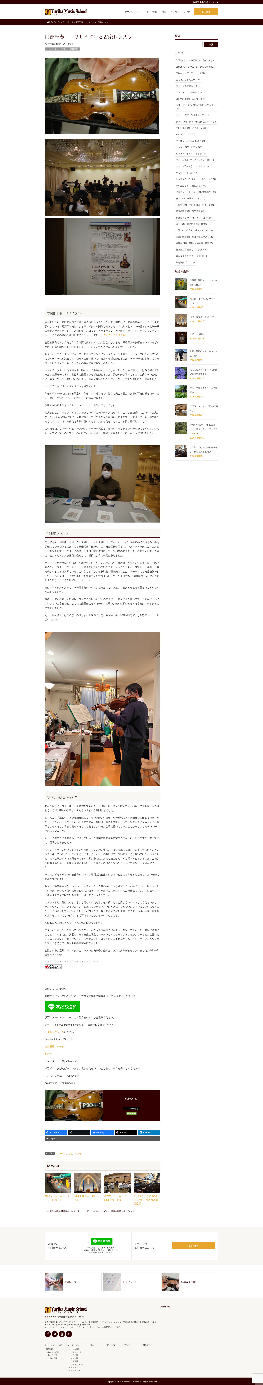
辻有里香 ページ (54, 1046)
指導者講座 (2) (183, 211)
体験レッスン (74, 1367)
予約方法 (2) (182, 185)
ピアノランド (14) (184, 153)
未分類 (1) (206, 223)
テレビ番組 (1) (183, 127)
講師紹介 (50, 1349)
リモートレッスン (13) (187, 172)
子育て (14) (181, 204)
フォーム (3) (182, 159)
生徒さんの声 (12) (204, 230)
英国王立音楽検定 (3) (186, 249)
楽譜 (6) (189, 230)
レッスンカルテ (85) (185, 178)
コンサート (52, 49)
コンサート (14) (199, 98)
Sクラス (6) (208, 60)
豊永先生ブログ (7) (185, 255)
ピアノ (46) (196, 147)
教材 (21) (196, 217)
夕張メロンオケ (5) (196, 198)
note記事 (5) (195, 60)
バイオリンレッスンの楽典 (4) (190, 140)
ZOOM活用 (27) (207, 66)
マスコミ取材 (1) (184, 166)
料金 (92, 1345)
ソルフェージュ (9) (200, 114)
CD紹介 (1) (181, 60)
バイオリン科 (75, 1352)
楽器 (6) (180, 230)
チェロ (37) (181, 121)
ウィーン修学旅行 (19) (187, 85)
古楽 (63, 49)
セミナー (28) (182, 114)
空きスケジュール (54, 1032)
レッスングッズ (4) (207, 178)
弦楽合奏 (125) (209, 204)
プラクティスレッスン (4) (202, 159)
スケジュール (74, 1370)
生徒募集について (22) (203, 236)
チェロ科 (73, 1358)
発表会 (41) (181, 243)
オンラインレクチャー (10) (189, 92)
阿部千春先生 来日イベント (203, 316)
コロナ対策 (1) (183, 98)
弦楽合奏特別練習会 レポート (65, 1211)
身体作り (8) (202, 255)
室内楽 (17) (194, 204)
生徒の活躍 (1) (183, 236)
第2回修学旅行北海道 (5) (201, 243)
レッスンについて (76, 1364)
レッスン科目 (74, 1349)
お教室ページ (52, 1053)
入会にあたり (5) (198, 185)
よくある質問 (51, 1358)
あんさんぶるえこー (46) (188, 79)
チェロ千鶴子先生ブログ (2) (202, 121)
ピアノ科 (73, 1355)
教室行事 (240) (183, 217)
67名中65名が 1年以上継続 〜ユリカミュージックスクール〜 (203, 429)
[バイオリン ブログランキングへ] (53, 966)
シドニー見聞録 (197, 334)
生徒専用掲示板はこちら (204, 2)
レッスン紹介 (73, 1345)
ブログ (127, 1345)
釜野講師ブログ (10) (185, 262)
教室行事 (74, 49)
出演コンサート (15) (185, 191)
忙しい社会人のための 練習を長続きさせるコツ (110, 1211)
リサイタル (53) (201, 166)
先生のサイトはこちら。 (116, 335)
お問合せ (193, 1245)
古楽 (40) (180, 198)
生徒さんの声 (51, 1355)
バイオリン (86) (199, 127)
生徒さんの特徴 (52, 1352)
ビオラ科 (73, 1361)
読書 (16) (202, 249)
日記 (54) (180, 223)
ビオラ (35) (200, 153)
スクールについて (53, 1345)
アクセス (111, 1345)
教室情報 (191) (199, 211)
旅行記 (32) (208, 217)
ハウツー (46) (182, 147)
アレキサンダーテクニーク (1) (190, 73)
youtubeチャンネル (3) (187, 66)
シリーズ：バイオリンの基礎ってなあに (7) (195, 106)
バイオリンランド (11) (187, 134)
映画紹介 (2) (193, 223)
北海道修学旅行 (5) (207, 191)
